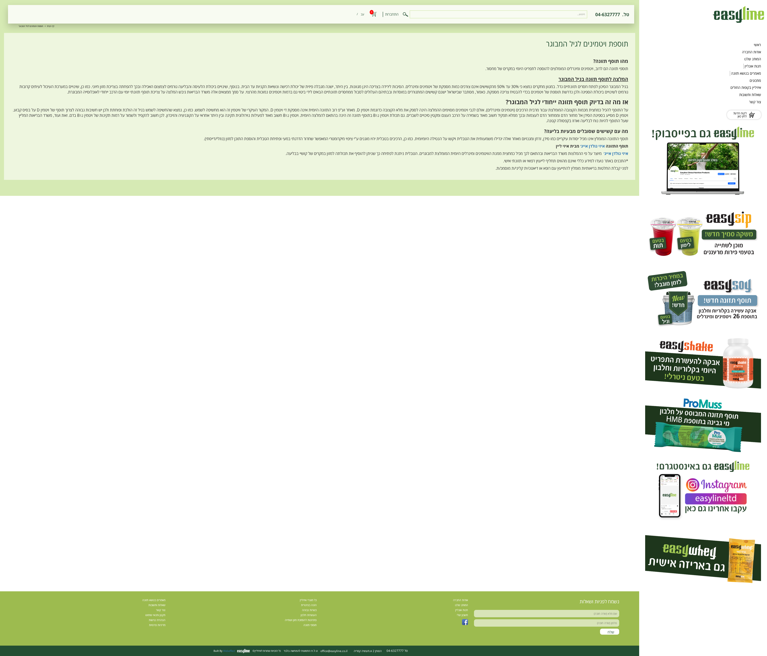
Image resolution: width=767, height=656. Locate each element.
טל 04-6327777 (397, 651)
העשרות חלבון (309, 615)
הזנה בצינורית (309, 605)
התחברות (391, 14)
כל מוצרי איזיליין (308, 600)
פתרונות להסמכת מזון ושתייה (301, 620)
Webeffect (229, 651)
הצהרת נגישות (157, 620)
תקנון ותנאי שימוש (155, 615)
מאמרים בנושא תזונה (746, 73)
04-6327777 (607, 14)
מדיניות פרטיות (157, 625)
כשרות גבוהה (309, 610)
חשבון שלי (462, 615)
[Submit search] (405, 14)
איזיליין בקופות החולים (745, 87)
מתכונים (755, 80)
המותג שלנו (752, 58)
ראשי (757, 44)
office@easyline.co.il (334, 651)
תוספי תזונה (310, 625)
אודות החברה (751, 52)
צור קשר (755, 101)
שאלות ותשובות (750, 94)
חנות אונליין (753, 66)
